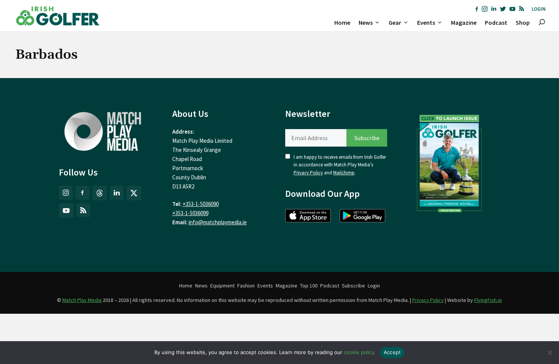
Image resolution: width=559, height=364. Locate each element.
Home (342, 22)
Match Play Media (82, 300)
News (366, 22)
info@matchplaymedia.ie (218, 222)
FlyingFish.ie (488, 300)
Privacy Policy (308, 172)
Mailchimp (343, 172)
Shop (523, 22)
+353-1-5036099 (190, 213)
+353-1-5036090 (201, 204)
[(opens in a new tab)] (449, 162)
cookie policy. (360, 352)
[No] (549, 352)
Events (426, 22)
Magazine (463, 22)
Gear (395, 22)
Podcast (496, 22)
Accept (392, 352)
